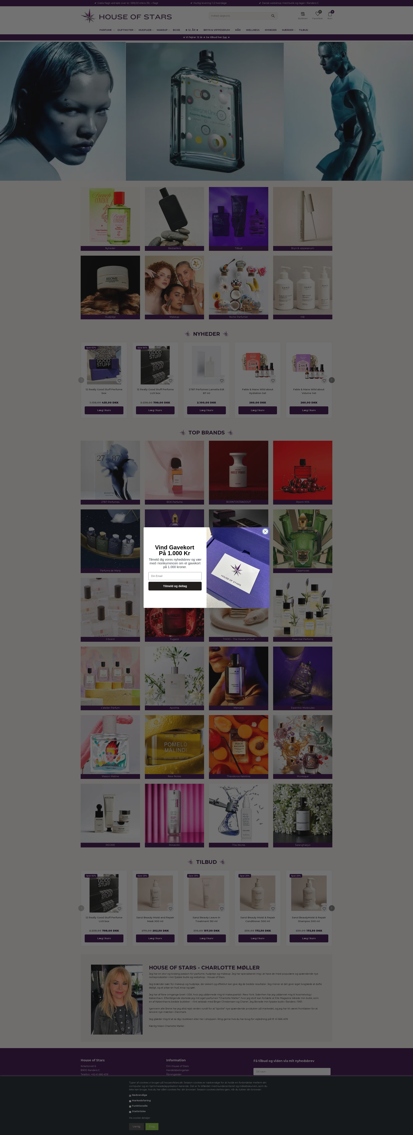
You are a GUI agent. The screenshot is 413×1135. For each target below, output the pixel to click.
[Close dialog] (265, 531)
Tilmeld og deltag (175, 586)
